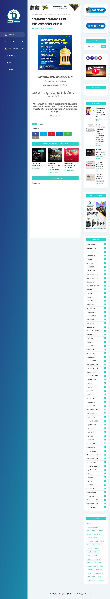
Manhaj (89, 562)
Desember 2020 (96, 410)
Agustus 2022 (96, 335)
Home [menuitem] (11, 34)
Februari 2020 (96, 447)
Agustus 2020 (96, 425)
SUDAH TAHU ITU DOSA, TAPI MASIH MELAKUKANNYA (100, 112)
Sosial (89, 580)
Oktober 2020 (96, 417)
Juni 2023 (96, 297)
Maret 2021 (96, 398)
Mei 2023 (96, 301)
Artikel (89, 534)
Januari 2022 (96, 361)
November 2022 (96, 323)
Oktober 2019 (96, 462)
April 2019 (96, 485)
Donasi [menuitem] (9, 62)
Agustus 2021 (96, 380)
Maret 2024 (96, 271)
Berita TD (97, 534)
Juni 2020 (96, 432)
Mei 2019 (96, 481)
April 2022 (96, 350)
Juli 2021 (96, 383)
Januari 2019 (96, 496)
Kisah (95, 555)
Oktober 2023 (96, 282)
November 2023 (96, 278)
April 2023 (96, 305)
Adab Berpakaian (93, 527)
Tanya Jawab (98, 580)
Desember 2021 (96, 365)
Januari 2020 (96, 451)
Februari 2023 (96, 312)
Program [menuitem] (13, 48)
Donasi (89, 548)
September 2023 (96, 286)
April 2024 (96, 267)
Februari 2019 (96, 492)
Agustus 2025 (96, 248)
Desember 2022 (96, 320)
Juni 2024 (96, 259)
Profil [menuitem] (12, 41)
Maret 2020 (96, 444)
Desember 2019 (96, 455)
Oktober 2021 (96, 372)
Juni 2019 (96, 477)
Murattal (98, 562)
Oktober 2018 (96, 507)
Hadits (41, 14)
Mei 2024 (96, 263)
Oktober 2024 (96, 256)
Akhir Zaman (91, 531)
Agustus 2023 (96, 289)
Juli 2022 (96, 338)
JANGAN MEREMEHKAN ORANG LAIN (100, 152)
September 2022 (96, 331)
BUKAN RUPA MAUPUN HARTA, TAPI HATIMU (70, 165)
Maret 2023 (96, 308)
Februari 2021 (96, 402)
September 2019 (96, 466)
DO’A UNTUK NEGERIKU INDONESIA (100, 164)
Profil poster (97, 573)
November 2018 (96, 504)
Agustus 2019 (96, 470)
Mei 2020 (96, 436)
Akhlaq (101, 531)
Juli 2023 (96, 293)
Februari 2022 (96, 357)
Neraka (101, 566)
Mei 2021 (96, 391)
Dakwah (90, 541)
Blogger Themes (85, 594)
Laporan (97, 559)
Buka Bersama (92, 538)
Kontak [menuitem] (9, 69)
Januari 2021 (96, 406)
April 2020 (96, 440)
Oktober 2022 (96, 327)
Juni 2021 (96, 387)
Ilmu (88, 555)
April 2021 (96, 395)
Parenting (90, 570)
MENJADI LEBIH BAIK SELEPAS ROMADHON (100, 178)
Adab (89, 524)
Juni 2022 (96, 342)
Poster (89, 573)
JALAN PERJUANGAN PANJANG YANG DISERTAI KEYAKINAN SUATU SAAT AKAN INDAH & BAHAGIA (100, 133)
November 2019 (96, 459)
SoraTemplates (61, 594)
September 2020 (96, 421)
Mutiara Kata (91, 566)
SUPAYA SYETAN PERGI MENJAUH (37, 164)
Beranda (35, 14)
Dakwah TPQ (99, 541)
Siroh (99, 577)
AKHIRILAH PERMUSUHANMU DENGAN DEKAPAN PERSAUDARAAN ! (54, 166)
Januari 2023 (96, 316)
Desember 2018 (96, 500)
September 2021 (96, 376)
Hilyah (96, 552)
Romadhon (91, 577)
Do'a (88, 545)
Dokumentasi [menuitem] (11, 55)
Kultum (89, 559)
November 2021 (96, 368)
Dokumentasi (97, 545)
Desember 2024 (96, 252)
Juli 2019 (96, 474)
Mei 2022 (96, 346)
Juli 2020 (96, 428)
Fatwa (97, 548)
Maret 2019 (96, 489)
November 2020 (96, 413)
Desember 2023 (96, 274)
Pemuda (99, 570)
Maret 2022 (96, 353)
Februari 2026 (96, 244)
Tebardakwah (37, 28)
